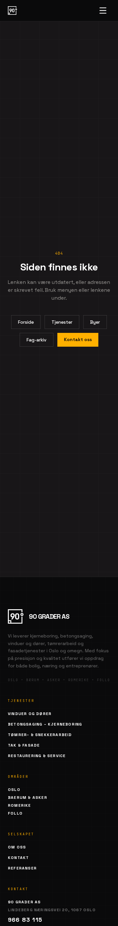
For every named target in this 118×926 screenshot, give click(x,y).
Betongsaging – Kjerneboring (45, 724)
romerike (19, 805)
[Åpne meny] (103, 10)
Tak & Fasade (24, 745)
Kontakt (18, 857)
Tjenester (61, 322)
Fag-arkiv (37, 340)
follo (15, 813)
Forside (26, 322)
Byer (95, 322)
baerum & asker (27, 797)
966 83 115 (25, 919)
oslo (14, 789)
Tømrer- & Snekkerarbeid (40, 734)
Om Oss (17, 847)
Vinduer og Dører (29, 713)
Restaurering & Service (37, 755)
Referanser (22, 868)
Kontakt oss (78, 339)
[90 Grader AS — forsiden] (12, 10)
